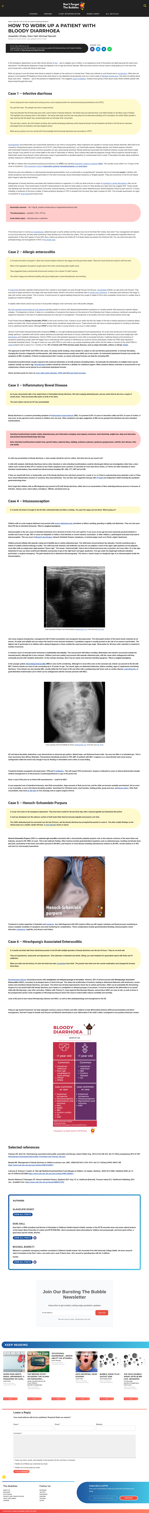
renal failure (25, 194)
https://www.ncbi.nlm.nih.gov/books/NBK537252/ (44, 1182)
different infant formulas (76, 373)
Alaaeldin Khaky (17, 36)
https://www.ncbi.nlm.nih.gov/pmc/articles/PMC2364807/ (31, 1165)
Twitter (42, 1492)
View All (15, 21)
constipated (61, 963)
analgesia (50, 924)
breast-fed (14, 290)
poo (56, 63)
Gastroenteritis (13, 145)
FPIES (60, 373)
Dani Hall (32, 36)
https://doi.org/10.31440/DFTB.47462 (33, 50)
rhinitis (125, 345)
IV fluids (99, 478)
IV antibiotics (59, 771)
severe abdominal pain (63, 523)
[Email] (35, 1237)
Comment (17, 1433)
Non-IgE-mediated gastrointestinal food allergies (26, 310)
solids (10, 345)
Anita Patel (6, 1381)
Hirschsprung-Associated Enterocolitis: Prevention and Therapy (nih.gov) (37, 1157)
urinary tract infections (98, 293)
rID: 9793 (100, 745)
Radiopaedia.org (81, 629)
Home (10, 21)
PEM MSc (48, 14)
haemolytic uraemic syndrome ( (88, 164)
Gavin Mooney (56, 1360)
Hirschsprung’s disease (17, 980)
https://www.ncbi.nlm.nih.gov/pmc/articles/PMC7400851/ (51, 1174)
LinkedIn (42, 1496)
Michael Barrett (47, 36)
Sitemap (6, 1500)
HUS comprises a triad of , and (55, 166)
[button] (92, 49)
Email (57, 1424)
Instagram (43, 1494)
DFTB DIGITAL (7, 1494)
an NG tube (31, 791)
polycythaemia (130, 669)
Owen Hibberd (32, 1383)
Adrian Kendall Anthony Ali (36, 1381)
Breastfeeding (40, 365)
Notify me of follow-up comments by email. (31, 1464)
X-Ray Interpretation (69, 14)
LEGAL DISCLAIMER (9, 1498)
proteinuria (21, 929)
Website (99, 1424)
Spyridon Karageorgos (34, 1385)
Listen (41, 1500)
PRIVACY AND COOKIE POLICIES (13, 1496)
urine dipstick (51, 825)
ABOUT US (6, 1490)
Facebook (43, 1490)
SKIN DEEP (6, 1492)
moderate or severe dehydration (115, 183)
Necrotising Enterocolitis (36, 664)
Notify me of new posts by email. (27, 1467)
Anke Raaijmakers (106, 1379)
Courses (33, 14)
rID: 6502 (101, 629)
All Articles (112, 14)
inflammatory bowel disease (62, 415)
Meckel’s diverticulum (110, 76)
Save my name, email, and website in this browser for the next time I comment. (45, 1460)
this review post (49, 240)
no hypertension (37, 232)
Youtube (42, 1498)
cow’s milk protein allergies (46, 373)
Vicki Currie (127, 1385)
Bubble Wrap (93, 14)
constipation (122, 73)
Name (16, 1424)
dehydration (12, 337)
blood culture (123, 788)
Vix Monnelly (128, 1381)
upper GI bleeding (79, 79)
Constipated (101, 290)
